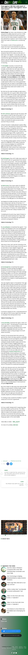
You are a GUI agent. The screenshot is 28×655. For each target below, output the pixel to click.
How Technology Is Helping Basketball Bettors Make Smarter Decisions (16, 578)
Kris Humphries (6, 267)
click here (15, 425)
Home (13, 646)
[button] (8, 464)
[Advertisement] (14, 444)
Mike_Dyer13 (16, 421)
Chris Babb (5, 66)
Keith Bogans (6, 158)
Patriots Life (15, 648)
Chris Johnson (6, 113)
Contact (21, 646)
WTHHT (16, 646)
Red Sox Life (9, 648)
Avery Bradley (6, 322)
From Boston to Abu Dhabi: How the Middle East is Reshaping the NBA (16, 610)
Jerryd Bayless (6, 227)
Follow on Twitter (12, 631)
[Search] (26, 2)
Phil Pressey (5, 185)
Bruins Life (21, 648)
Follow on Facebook (12, 635)
